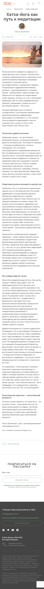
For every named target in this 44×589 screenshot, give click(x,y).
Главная (8, 9)
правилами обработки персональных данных (22, 487)
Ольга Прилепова (22, 32)
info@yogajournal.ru (10, 514)
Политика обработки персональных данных (20, 518)
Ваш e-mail (6, 472)
